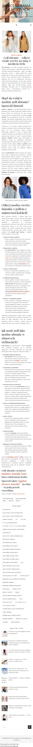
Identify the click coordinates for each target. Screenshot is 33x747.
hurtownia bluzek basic (10, 546)
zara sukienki (15, 622)
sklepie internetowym (19, 494)
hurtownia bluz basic (10, 542)
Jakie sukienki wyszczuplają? (12, 572)
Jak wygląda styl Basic (10, 575)
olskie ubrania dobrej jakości (12, 595)
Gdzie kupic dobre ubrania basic (13, 536)
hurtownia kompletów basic (12, 549)
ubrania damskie (8, 618)
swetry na (18, 500)
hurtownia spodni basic (10, 552)
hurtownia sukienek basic (11, 559)
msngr (17, 592)
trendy (7, 234)
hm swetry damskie (9, 539)
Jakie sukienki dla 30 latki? (11, 565)
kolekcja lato (24, 575)
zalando (5, 622)
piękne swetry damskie (21, 498)
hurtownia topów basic (10, 562)
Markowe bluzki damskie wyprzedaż (14, 579)
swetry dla (11, 500)
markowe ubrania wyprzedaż (12, 585)
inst (22, 562)
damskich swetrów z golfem (20, 291)
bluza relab (6, 509)
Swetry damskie (16, 55)
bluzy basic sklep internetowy (13, 516)
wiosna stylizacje (21, 618)
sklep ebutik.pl (7, 602)
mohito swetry (7, 592)
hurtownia (22, 264)
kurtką (17, 360)
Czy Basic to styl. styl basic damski (14, 526)
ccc (17, 519)
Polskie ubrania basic (9, 598)
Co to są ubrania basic (10, 522)
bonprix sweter (8, 519)
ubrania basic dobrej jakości (12, 615)
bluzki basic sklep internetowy (13, 512)
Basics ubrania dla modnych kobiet (16, 9)
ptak (20, 598)
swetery (4, 500)
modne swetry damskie (8, 498)
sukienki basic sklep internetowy (13, 608)
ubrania (29, 85)
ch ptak (23, 519)
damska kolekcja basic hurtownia (13, 529)
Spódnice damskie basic (14, 473)
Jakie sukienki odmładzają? (11, 569)
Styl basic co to (20, 602)
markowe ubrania (8, 582)
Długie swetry (9, 258)
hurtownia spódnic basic (11, 555)
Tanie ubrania (7, 612)
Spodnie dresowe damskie (14, 482)
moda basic (6, 589)
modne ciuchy (17, 589)
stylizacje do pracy (9, 605)
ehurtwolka (6, 532)
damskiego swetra (13, 457)
